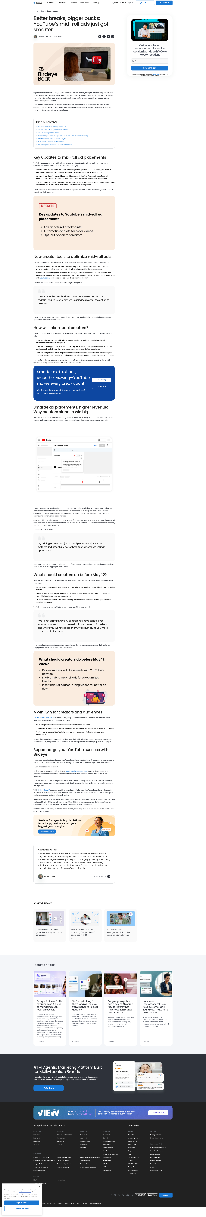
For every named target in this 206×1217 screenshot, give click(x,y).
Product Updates (133, 1157)
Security (60, 1203)
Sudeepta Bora (45, 36)
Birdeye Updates (53, 11)
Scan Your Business (156, 1151)
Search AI (36, 1135)
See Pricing (102, 380)
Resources (84, 3)
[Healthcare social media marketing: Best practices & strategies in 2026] (85, 918)
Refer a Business (155, 1164)
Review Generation (63, 1161)
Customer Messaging (40, 1167)
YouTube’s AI (45, 278)
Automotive (107, 1135)
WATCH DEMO (164, 3)
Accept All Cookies (21, 1203)
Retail (105, 1164)
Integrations (61, 1180)
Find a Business (155, 1154)
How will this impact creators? (48, 133)
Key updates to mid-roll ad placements (52, 127)
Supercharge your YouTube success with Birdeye (55, 145)
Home (35, 11)
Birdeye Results (133, 1170)
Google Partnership (39, 1183)
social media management (76, 771)
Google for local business (41, 1157)
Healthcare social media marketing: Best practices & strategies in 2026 (83, 932)
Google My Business (40, 1164)
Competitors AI (85, 1141)
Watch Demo (49, 1088)
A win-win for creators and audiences (51, 142)
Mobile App (154, 1167)
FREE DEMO (102, 386)
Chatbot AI (60, 1141)
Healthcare (107, 1144)
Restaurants (107, 1170)
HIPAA (72, 1203)
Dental (105, 1138)
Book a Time (132, 1144)
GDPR (66, 1203)
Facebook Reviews (39, 1170)
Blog (42, 11)
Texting (59, 1144)
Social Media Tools (156, 1170)
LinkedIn (81, 868)
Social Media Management (89, 1167)
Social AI (36, 1144)
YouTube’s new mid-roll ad (44, 718)
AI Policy (85, 1203)
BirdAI (35, 1180)
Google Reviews (85, 1161)
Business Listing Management (90, 1157)
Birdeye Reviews (133, 1167)
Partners (74, 3)
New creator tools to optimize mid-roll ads (53, 130)
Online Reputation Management (44, 1161)
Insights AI (83, 1138)
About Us (131, 1135)
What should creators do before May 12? (52, 139)
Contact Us (132, 1173)
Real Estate (107, 1160)
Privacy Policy (155, 74)
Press (130, 1154)
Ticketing (83, 1148)
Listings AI (36, 1138)
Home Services (108, 1148)
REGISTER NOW (158, 1113)
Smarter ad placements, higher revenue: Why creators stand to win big (63, 136)
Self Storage (107, 1157)
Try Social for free (145, 3)
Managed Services (156, 1135)
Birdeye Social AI (44, 790)
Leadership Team (133, 1138)
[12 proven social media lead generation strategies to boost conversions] (50, 918)
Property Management (110, 1154)
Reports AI (83, 1144)
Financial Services (109, 1141)
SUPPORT (165, 1195)
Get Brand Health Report (158, 1148)
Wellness (106, 1167)
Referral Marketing (63, 1167)
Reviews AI (36, 1141)
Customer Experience (64, 1164)
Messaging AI (61, 1138)
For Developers (155, 1157)
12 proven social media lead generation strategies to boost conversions (49, 932)
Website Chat (84, 1164)
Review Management (64, 1157)
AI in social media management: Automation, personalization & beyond (119, 932)
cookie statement (25, 1192)
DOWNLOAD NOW (149, 68)
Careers (130, 1160)
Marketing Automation (64, 1135)
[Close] (39, 1186)
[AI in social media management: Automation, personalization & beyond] (121, 918)
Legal (105, 1151)
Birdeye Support (155, 1161)
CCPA (78, 1203)
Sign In (130, 3)
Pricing (95, 3)
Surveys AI (83, 1135)
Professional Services (157, 1138)
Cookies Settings (22, 1209)
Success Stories (133, 1164)
